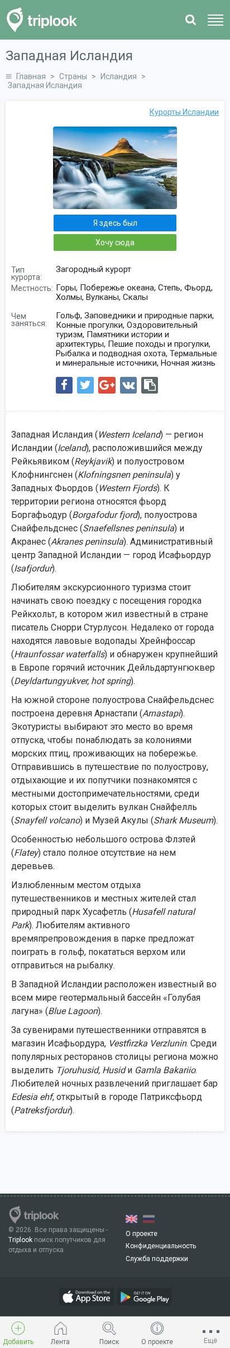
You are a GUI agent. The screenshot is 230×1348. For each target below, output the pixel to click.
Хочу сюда (115, 242)
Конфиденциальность (161, 1246)
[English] (131, 1219)
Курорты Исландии (184, 112)
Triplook (20, 1240)
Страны (73, 76)
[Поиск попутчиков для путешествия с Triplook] (45, 20)
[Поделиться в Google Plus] (107, 385)
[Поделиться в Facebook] (64, 385)
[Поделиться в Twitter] (85, 385)
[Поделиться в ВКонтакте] (128, 385)
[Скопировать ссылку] (149, 385)
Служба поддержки (157, 1259)
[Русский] (149, 1219)
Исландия (118, 76)
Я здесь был (115, 223)
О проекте (141, 1234)
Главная (31, 76)
